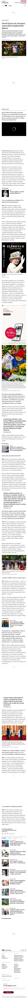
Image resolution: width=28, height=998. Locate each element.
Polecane (10, 838)
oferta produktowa (6, 980)
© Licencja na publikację (7, 829)
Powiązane (4, 838)
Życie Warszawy (17, 972)
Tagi (20, 838)
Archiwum (4, 968)
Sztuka (11, 445)
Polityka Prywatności (18, 955)
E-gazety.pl (16, 965)
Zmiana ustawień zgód (18, 956)
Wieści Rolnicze (17, 971)
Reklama (3, 964)
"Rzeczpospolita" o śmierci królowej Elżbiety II (17, 192)
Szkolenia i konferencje (6, 976)
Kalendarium (16, 978)
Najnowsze (15, 838)
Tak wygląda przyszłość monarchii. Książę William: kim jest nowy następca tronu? (17, 624)
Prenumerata (4, 967)
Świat (11, 190)
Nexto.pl (15, 967)
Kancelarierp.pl (17, 969)
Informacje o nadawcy (18, 959)
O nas (3, 955)
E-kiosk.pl (16, 964)
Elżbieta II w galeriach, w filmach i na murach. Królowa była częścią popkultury (18, 448)
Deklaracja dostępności (18, 960)
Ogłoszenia (4, 965)
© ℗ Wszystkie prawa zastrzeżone (9, 830)
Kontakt (3, 956)
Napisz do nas (5, 958)
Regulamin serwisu (18, 958)
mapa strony (4, 978)
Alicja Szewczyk (5, 109)
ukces (10, 5)
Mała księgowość (17, 968)
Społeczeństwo (5, 20)
